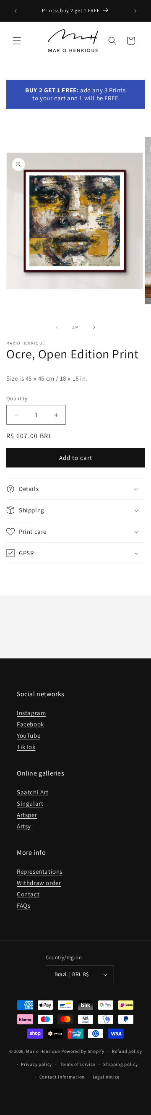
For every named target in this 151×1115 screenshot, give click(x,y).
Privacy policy (36, 1064)
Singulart (30, 803)
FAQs (23, 905)
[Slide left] (57, 327)
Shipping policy (120, 1064)
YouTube (28, 735)
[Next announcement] (135, 11)
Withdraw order (39, 883)
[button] (17, 40)
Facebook (30, 724)
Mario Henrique (43, 1051)
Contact (28, 894)
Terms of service (77, 1064)
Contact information (62, 1077)
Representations (39, 871)
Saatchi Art (33, 792)
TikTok (26, 747)
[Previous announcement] (15, 11)
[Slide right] (94, 327)
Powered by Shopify (82, 1051)
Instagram (31, 713)
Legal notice (106, 1077)
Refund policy (127, 1051)
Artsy (24, 826)
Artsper (27, 815)
